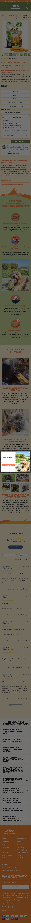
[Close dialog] (29, 452)
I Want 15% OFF (8, 465)
